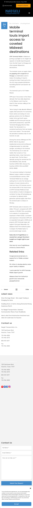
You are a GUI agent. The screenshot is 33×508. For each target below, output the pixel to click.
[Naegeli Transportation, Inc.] (12, 13)
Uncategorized (25, 23)
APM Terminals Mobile (15, 56)
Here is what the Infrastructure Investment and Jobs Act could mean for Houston (15, 316)
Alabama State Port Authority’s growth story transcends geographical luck (18, 279)
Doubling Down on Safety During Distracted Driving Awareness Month (16, 305)
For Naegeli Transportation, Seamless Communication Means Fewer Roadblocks (13, 311)
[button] (30, 488)
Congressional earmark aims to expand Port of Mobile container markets (18, 258)
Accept (16, 504)
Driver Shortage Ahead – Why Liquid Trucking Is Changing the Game (15, 299)
